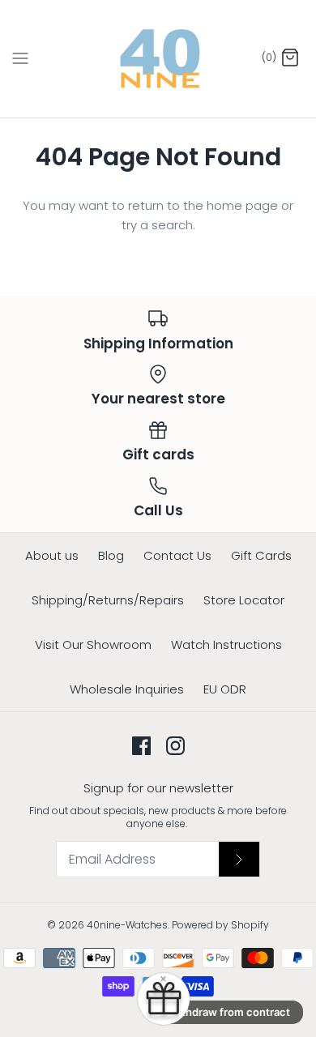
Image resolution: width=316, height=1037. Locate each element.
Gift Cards (261, 555)
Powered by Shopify (220, 925)
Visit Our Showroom (93, 644)
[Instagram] (175, 745)
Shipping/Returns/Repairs (108, 599)
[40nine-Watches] (158, 58)
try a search (157, 224)
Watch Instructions (226, 644)
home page (242, 205)
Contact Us (177, 555)
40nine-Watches (127, 925)
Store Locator (243, 599)
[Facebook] (141, 745)
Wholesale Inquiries (127, 689)
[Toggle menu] (20, 58)
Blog (111, 555)
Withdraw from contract (229, 1011)
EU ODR (224, 689)
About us (52, 555)
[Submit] (239, 859)
